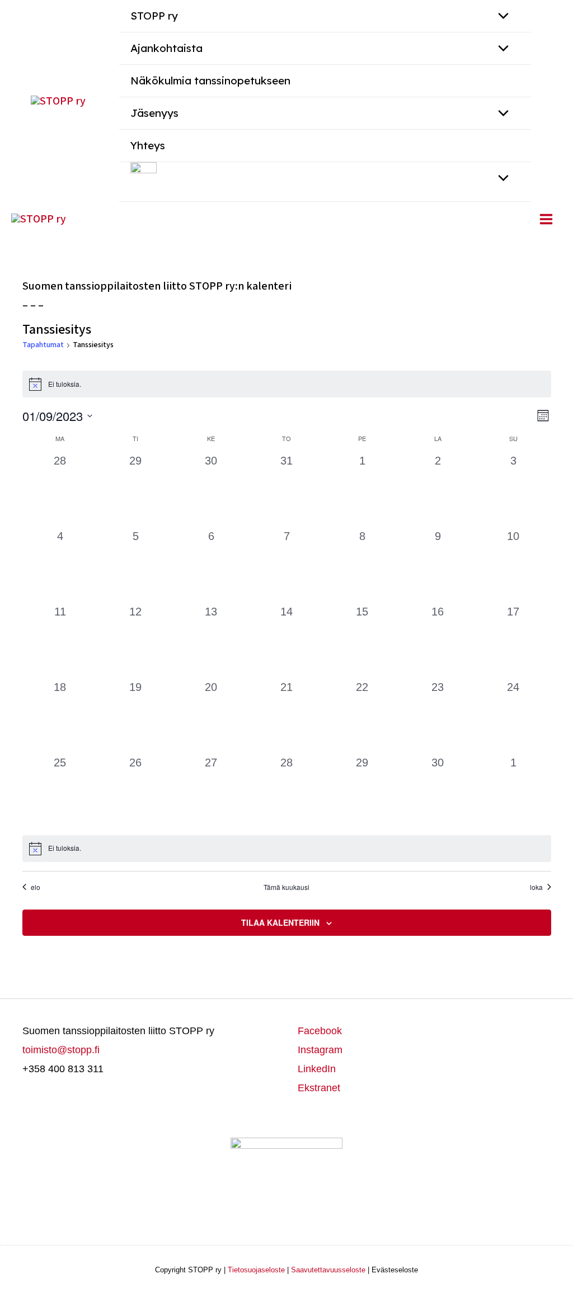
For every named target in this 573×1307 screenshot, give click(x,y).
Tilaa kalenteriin (280, 922)
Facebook (320, 1030)
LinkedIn (317, 1068)
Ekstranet (319, 1087)
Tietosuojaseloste (256, 1270)
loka (536, 887)
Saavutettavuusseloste (328, 1270)
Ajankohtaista (166, 48)
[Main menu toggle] (546, 219)
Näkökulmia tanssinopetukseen (210, 80)
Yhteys (147, 145)
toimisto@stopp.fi (61, 1049)
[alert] (286, 384)
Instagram (320, 1049)
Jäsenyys (154, 113)
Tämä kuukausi (286, 887)
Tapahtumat (43, 345)
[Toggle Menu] (500, 49)
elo (35, 887)
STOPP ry (154, 15)
